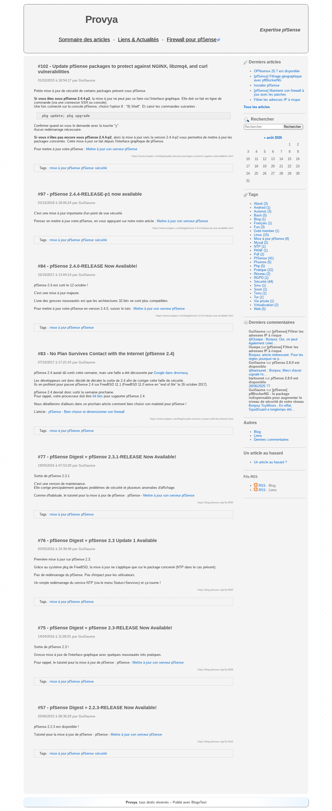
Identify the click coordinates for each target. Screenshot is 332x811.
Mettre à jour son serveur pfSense (111, 149)
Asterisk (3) (262, 211)
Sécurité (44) (263, 281)
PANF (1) (261, 250)
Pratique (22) (263, 270)
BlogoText (198, 802)
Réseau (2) (262, 274)
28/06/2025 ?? (259, 386)
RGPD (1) (261, 278)
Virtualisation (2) (266, 305)
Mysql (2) (261, 243)
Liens (258, 436)
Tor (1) (259, 297)
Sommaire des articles (84, 39)
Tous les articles (257, 107)
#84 (42, 266)
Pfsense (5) (262, 262)
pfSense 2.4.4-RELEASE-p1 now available (96, 194)
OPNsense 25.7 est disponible (277, 71)
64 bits (98, 396)
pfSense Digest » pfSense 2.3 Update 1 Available (103, 540)
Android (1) (262, 207)
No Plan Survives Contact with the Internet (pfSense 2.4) (112, 353)
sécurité (101, 168)
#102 (43, 66)
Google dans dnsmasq (171, 373)
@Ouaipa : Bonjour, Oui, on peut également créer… (273, 341)
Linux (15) (261, 235)
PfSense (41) (264, 258)
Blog (257, 432)
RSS (262, 485)
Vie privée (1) (264, 301)
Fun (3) (259, 227)
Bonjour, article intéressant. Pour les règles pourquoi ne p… (276, 357)
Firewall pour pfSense (192, 39)
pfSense (87, 168)
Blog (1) (260, 219)
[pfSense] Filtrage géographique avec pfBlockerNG (278, 78)
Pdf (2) (259, 254)
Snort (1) (260, 289)
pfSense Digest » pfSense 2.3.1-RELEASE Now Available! (113, 456)
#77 (42, 456)
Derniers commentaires (271, 439)
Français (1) (263, 223)
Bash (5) (260, 215)
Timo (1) (260, 293)
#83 (42, 353)
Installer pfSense (266, 85)
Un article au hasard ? (270, 462)
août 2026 (274, 138)
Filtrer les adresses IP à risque (277, 100)
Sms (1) (260, 285)
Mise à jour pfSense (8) (271, 239)
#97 (42, 194)
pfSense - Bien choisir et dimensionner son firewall (87, 412)
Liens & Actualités (138, 39)
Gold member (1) (266, 231)
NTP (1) (260, 246)
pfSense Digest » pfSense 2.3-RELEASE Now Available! (111, 627)
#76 (42, 540)
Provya (101, 19)
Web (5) (260, 309)
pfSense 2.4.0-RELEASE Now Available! (93, 266)
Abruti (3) (261, 204)
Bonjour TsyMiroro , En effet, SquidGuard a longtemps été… (272, 407)
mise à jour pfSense (65, 168)
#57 (42, 707)
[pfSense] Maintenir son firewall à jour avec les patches (279, 92)
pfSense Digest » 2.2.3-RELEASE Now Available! (103, 707)
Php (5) (259, 266)
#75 (42, 627)
